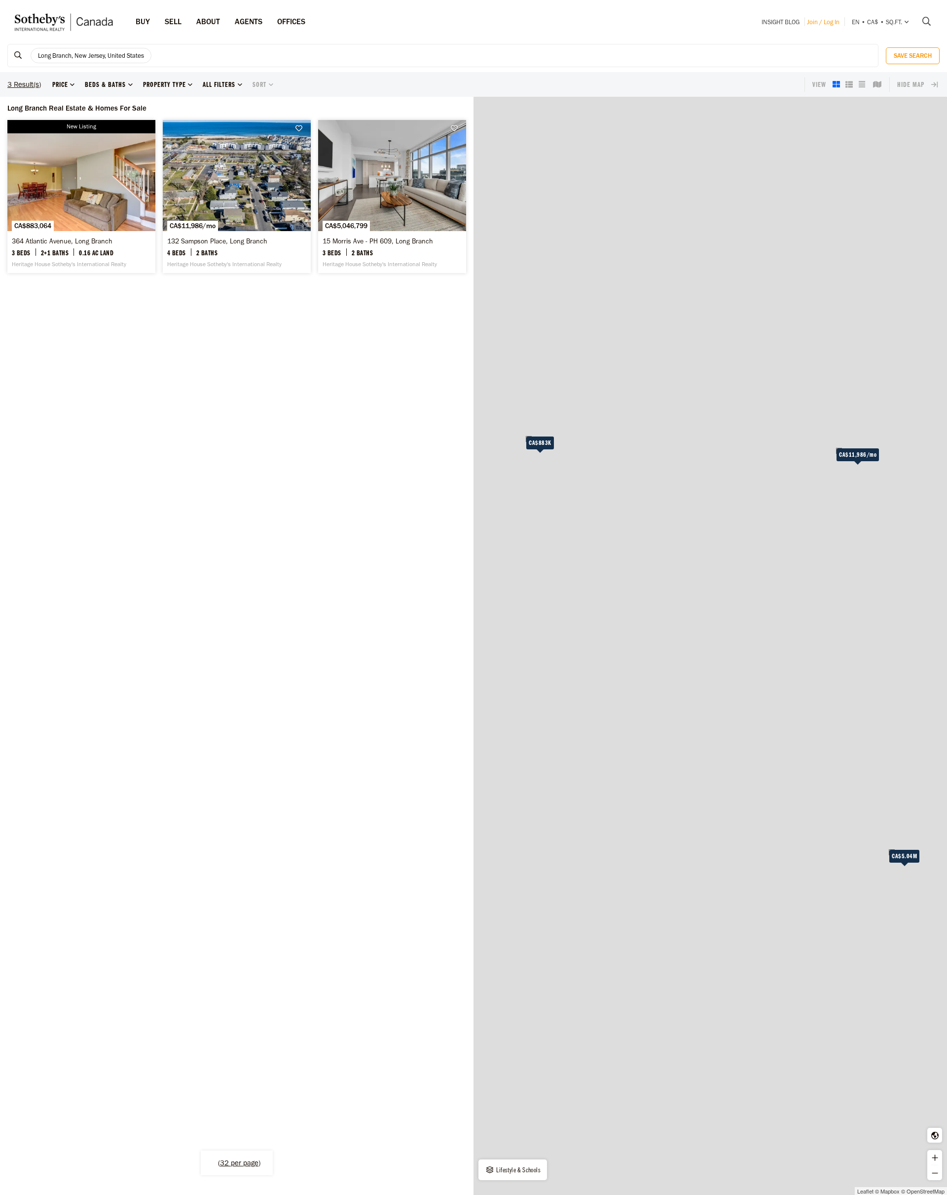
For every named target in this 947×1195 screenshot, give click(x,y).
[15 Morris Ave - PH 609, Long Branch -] (392, 196)
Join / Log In (823, 22)
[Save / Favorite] (301, 128)
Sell (173, 21)
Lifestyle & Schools (518, 1169)
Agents (248, 21)
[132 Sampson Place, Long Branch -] (237, 196)
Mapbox (890, 1191)
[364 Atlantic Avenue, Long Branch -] (81, 196)
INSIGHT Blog (781, 22)
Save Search (913, 55)
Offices (291, 21)
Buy (143, 21)
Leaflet (865, 1191)
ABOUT (208, 21)
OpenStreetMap (926, 1191)
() (239, 1162)
